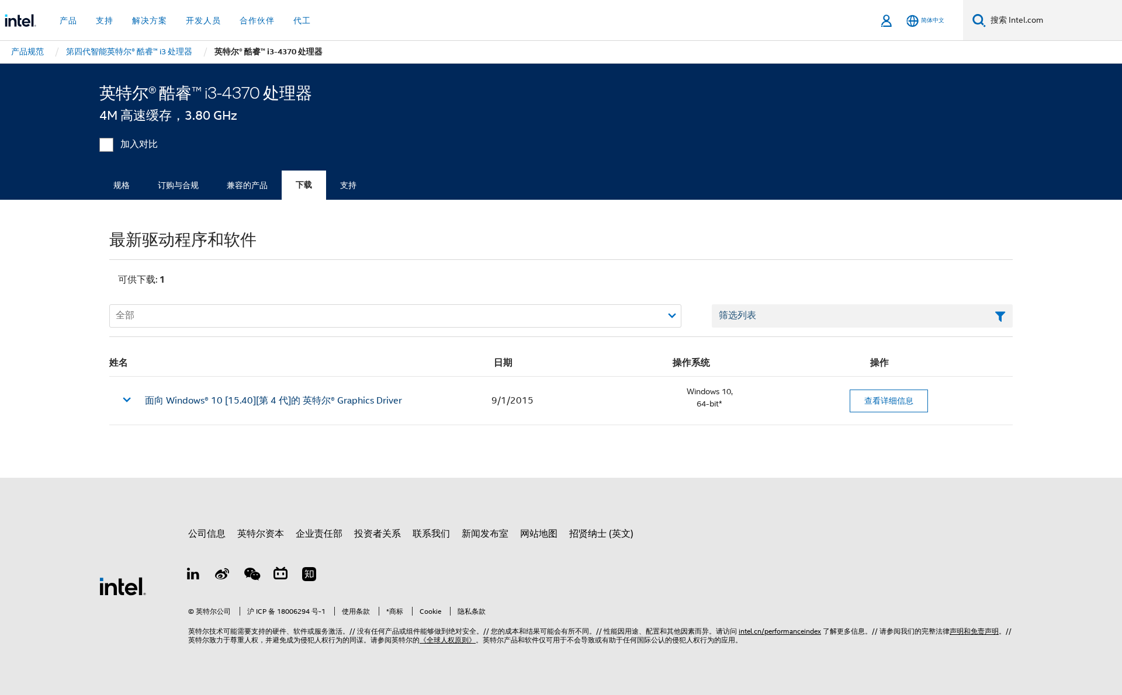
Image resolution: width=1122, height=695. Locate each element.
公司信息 (207, 534)
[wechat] (251, 575)
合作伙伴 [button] (257, 20)
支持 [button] (104, 20)
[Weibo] (223, 575)
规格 (121, 185)
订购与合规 (178, 185)
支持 (348, 185)
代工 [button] (302, 20)
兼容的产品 (247, 185)
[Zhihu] (309, 575)
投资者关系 (377, 534)
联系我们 (431, 534)
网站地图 (538, 534)
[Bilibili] (280, 575)
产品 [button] (68, 20)
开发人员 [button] (203, 20)
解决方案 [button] (149, 20)
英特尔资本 (260, 534)
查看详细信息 (888, 400)
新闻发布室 (485, 534)
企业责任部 (319, 534)
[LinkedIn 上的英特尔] (193, 575)
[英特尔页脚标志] (122, 586)
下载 (304, 184)
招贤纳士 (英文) (601, 534)
